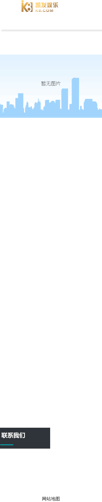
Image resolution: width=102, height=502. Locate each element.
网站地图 (69, 486)
